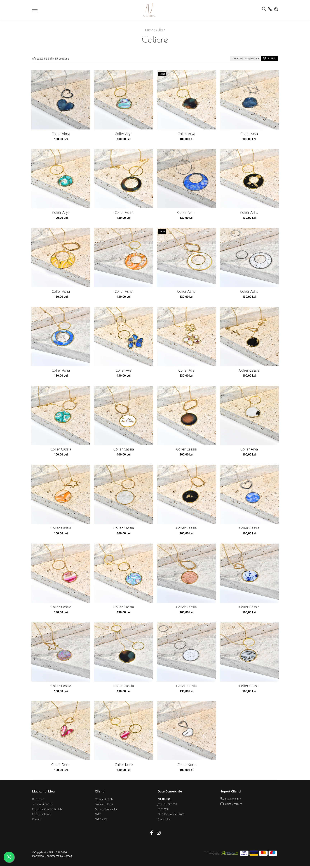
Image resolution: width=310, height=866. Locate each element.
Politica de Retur (104, 804)
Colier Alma (60, 133)
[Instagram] (158, 833)
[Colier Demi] (60, 730)
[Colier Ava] (123, 336)
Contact (36, 819)
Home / (150, 30)
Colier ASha (186, 291)
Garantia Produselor (106, 809)
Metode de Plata (104, 799)
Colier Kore (124, 764)
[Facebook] (151, 833)
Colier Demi (60, 764)
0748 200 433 (232, 799)
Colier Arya (123, 133)
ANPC (98, 814)
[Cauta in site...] (264, 9)
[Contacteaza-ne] (270, 9)
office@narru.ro (233, 804)
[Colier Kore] (123, 730)
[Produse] (35, 12)
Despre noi (38, 799)
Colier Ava (124, 370)
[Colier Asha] (123, 178)
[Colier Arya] (123, 99)
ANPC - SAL (101, 819)
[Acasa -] (149, 10)
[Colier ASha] (186, 257)
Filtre (270, 58)
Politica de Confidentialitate (47, 809)
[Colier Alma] (60, 99)
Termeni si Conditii (42, 804)
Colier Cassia (249, 370)
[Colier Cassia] (249, 336)
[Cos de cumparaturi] (276, 9)
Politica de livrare (41, 814)
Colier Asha (123, 212)
